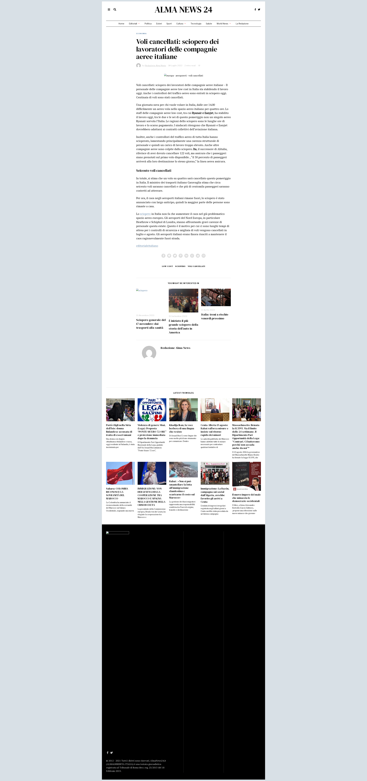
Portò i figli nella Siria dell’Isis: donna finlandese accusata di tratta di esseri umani (119, 430)
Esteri (159, 23)
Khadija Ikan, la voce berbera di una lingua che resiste (181, 428)
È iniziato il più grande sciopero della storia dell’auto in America (183, 326)
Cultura (179, 23)
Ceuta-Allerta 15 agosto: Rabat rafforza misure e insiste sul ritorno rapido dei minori (214, 430)
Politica (148, 23)
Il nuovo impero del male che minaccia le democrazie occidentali (246, 498)
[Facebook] (255, 9)
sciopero (145, 214)
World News (222, 23)
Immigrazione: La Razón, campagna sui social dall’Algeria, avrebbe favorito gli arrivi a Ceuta (215, 495)
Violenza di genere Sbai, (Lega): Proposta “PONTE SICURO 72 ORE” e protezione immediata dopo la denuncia (152, 431)
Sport (169, 23)
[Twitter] (259, 9)
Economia (141, 34)
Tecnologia (196, 23)
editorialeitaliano (147, 246)
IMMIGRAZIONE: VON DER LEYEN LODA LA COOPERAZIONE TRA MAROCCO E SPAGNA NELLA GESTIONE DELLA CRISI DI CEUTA (151, 497)
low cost (167, 266)
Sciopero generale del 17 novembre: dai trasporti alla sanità (151, 324)
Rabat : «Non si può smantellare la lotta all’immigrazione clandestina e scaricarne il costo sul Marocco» (182, 489)
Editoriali (133, 23)
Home (121, 23)
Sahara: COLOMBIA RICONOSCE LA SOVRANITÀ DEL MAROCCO (117, 493)
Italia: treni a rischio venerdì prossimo (214, 316)
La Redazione (242, 23)
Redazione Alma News (175, 348)
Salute (209, 23)
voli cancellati (196, 266)
